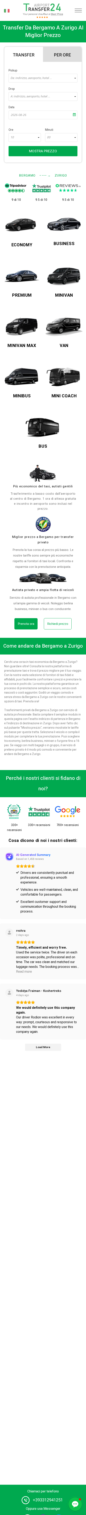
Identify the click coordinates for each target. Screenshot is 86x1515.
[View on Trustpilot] (9, 933)
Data (11, 107)
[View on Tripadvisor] (9, 993)
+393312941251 (48, 1500)
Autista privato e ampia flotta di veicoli (43, 590)
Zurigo (61, 175)
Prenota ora (26, 624)
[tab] (23, 54)
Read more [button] (24, 971)
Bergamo (27, 175)
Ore (11, 130)
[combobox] (43, 78)
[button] (75, 1504)
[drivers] (43, 473)
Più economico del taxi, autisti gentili (43, 486)
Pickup (13, 70)
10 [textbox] (12, 137)
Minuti (49, 130)
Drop (12, 89)
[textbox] (43, 78)
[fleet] (43, 578)
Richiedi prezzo (57, 624)
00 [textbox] (48, 137)
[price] (43, 524)
